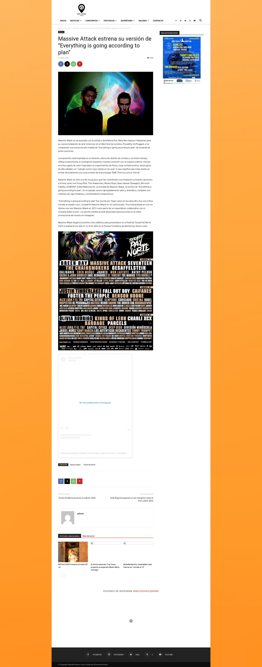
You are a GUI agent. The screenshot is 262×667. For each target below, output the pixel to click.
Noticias (74, 20)
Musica (67, 28)
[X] (190, 20)
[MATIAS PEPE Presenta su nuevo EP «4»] (73, 552)
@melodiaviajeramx (146, 591)
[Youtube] (195, 20)
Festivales (109, 20)
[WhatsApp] (73, 64)
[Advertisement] (154, 10)
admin (80, 513)
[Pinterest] (79, 64)
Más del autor (89, 536)
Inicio (63, 20)
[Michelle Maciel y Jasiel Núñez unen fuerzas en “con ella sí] (138, 552)
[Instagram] (181, 20)
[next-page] (64, 575)
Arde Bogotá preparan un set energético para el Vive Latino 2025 (131, 499)
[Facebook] (176, 20)
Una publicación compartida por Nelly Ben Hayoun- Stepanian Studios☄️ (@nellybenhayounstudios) (113, 453)
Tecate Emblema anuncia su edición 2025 (77, 498)
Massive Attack (75, 465)
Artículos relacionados (69, 536)
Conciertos (91, 20)
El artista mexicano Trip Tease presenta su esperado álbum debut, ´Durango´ (105, 567)
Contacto (158, 20)
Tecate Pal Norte (89, 465)
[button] (200, 21)
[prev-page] (60, 575)
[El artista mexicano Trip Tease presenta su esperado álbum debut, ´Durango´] (105, 552)
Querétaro (126, 20)
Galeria (143, 20)
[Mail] (185, 20)
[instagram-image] (78, 620)
